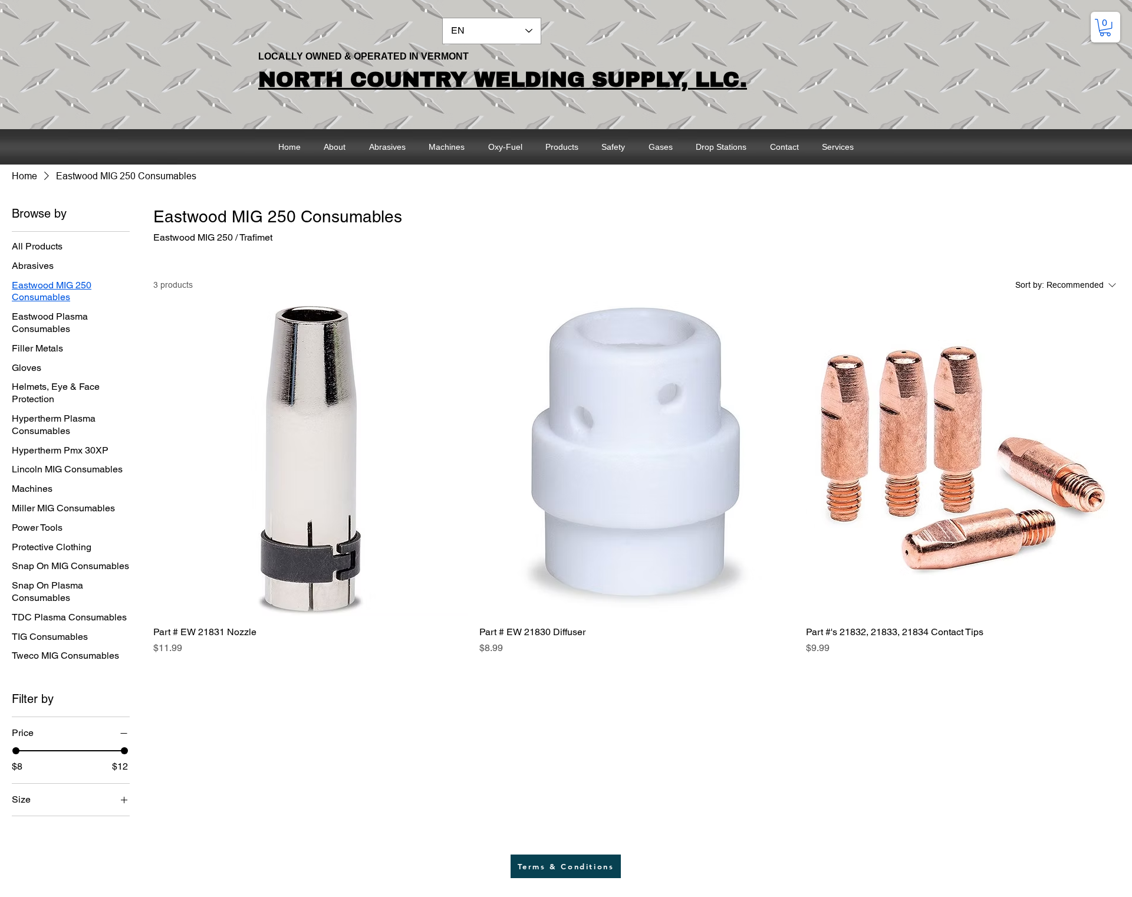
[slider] (16, 751)
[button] (1105, 27)
